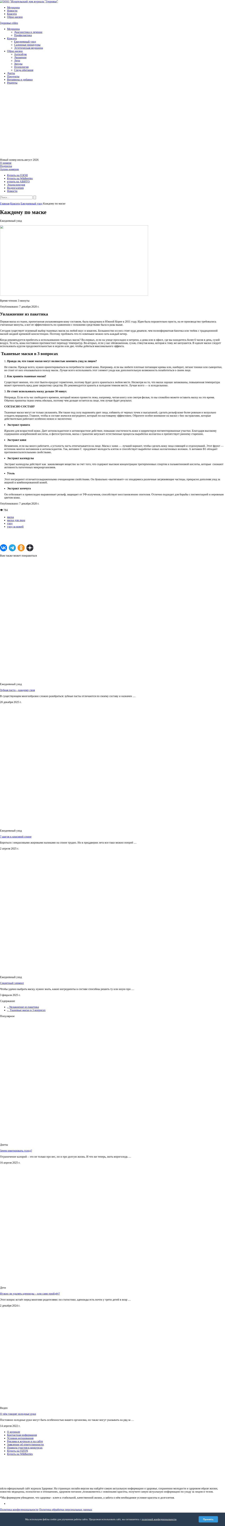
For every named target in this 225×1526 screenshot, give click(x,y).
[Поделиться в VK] (3, 547)
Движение (20, 57)
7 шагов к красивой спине (15, 836)
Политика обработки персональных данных (65, 1509)
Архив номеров (9, 169)
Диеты (11, 73)
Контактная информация (22, 1435)
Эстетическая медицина (28, 47)
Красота (12, 13)
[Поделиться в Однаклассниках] (21, 547)
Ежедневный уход (25, 41)
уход (9, 523)
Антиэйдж (20, 54)
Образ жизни (15, 16)
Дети (17, 60)
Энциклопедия (16, 184)
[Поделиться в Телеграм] (12, 547)
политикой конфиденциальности (159, 1519)
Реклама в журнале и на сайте (25, 1441)
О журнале (13, 1431)
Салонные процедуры (27, 44)
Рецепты (12, 82)
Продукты (13, 76)
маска (10, 517)
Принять (208, 1519)
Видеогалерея (15, 187)
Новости (12, 10)
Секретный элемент (12, 983)
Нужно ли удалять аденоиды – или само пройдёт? (30, 1293)
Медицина (13, 7)
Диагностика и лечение (28, 32)
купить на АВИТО (18, 181)
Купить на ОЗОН (17, 175)
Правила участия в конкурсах (25, 1447)
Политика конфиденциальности (19, 1509)
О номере (5, 162)
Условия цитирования (20, 1438)
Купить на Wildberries (20, 178)
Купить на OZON (17, 1450)
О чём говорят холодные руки (18, 1413)
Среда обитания (23, 70)
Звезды (18, 63)
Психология (21, 66)
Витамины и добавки (20, 79)
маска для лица (16, 520)
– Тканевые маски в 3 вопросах (26, 1010)
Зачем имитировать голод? (16, 1150)
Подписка (6, 166)
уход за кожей (15, 526)
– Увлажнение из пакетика (23, 1006)
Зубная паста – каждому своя (17, 690)
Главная (4, 203)
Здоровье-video (9, 22)
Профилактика (23, 35)
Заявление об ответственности (25, 1444)
